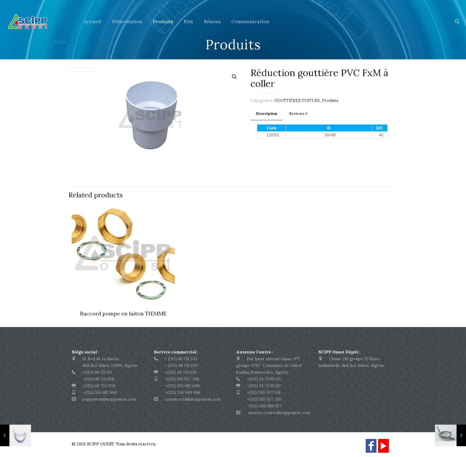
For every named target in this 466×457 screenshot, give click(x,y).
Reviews (298, 113)
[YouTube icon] (383, 448)
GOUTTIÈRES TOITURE (297, 100)
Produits (330, 100)
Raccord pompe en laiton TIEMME (123, 313)
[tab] (267, 114)
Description (266, 113)
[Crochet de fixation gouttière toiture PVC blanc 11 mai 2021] (15, 435)
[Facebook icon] (371, 448)
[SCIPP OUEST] (37, 21)
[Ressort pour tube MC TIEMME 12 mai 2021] (450, 435)
